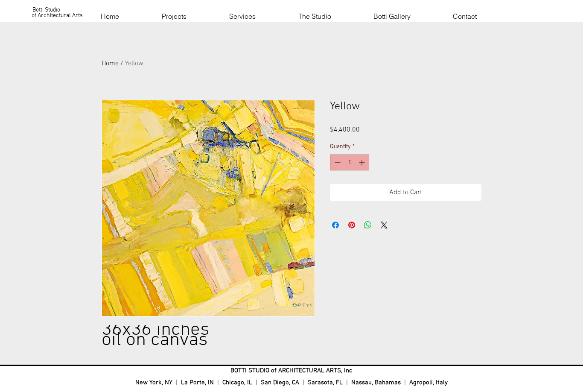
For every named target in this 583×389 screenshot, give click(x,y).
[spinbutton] (349, 162)
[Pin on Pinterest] (352, 225)
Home (110, 63)
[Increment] (362, 162)
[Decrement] (336, 162)
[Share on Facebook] (335, 225)
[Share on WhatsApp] (368, 225)
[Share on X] (384, 225)
